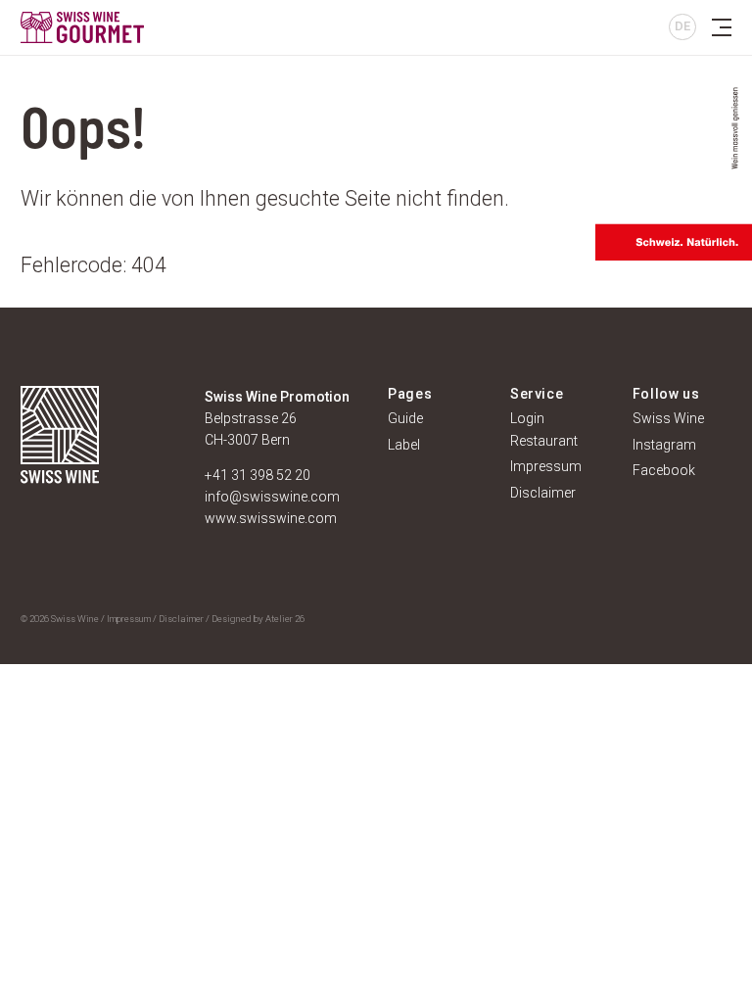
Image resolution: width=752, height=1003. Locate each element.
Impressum (129, 618)
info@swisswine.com (272, 496)
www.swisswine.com (271, 518)
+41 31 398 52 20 (257, 475)
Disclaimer (181, 618)
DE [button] (683, 26)
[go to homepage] (177, 27)
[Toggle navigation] (721, 27)
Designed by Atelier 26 (258, 618)
